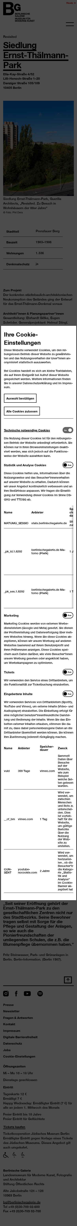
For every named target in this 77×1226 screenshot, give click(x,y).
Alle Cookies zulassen (22, 411)
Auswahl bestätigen (20, 398)
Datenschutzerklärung (37, 383)
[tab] (33, 430)
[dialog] (38, 613)
